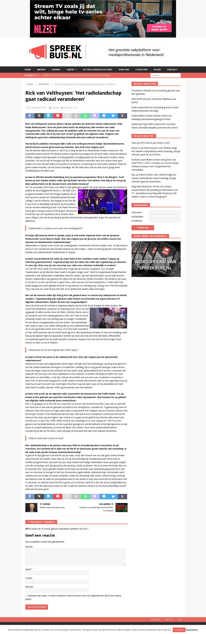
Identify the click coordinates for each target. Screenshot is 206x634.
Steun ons (141, 69)
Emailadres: (137, 220)
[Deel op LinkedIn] (48, 116)
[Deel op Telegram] (104, 116)
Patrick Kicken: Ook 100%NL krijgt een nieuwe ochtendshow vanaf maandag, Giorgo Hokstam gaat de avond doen (156, 151)
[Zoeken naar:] (166, 75)
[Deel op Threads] (122, 116)
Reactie (29, 546)
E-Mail (28, 578)
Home (28, 69)
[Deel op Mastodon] (94, 116)
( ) (76, 75)
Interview (68, 107)
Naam (28, 569)
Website (29, 586)
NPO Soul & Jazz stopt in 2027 (155, 142)
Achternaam (137, 216)
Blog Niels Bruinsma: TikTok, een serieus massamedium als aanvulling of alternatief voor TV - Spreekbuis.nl (155, 190)
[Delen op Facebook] (30, 116)
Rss (180, 619)
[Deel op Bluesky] (113, 116)
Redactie (55, 107)
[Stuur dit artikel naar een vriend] (66, 116)
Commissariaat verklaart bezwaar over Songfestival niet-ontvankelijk (155, 166)
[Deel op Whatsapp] (85, 116)
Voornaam (137, 212)
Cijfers (70, 69)
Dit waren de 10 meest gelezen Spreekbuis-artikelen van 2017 (58, 528)
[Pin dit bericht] (57, 116)
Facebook (155, 619)
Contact (172, 69)
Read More (192, 629)
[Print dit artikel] (76, 116)
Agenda (56, 69)
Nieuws (41, 69)
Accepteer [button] (179, 629)
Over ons (124, 69)
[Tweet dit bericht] (39, 116)
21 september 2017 (38, 107)
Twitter (169, 619)
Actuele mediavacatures (97, 69)
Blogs (157, 69)
